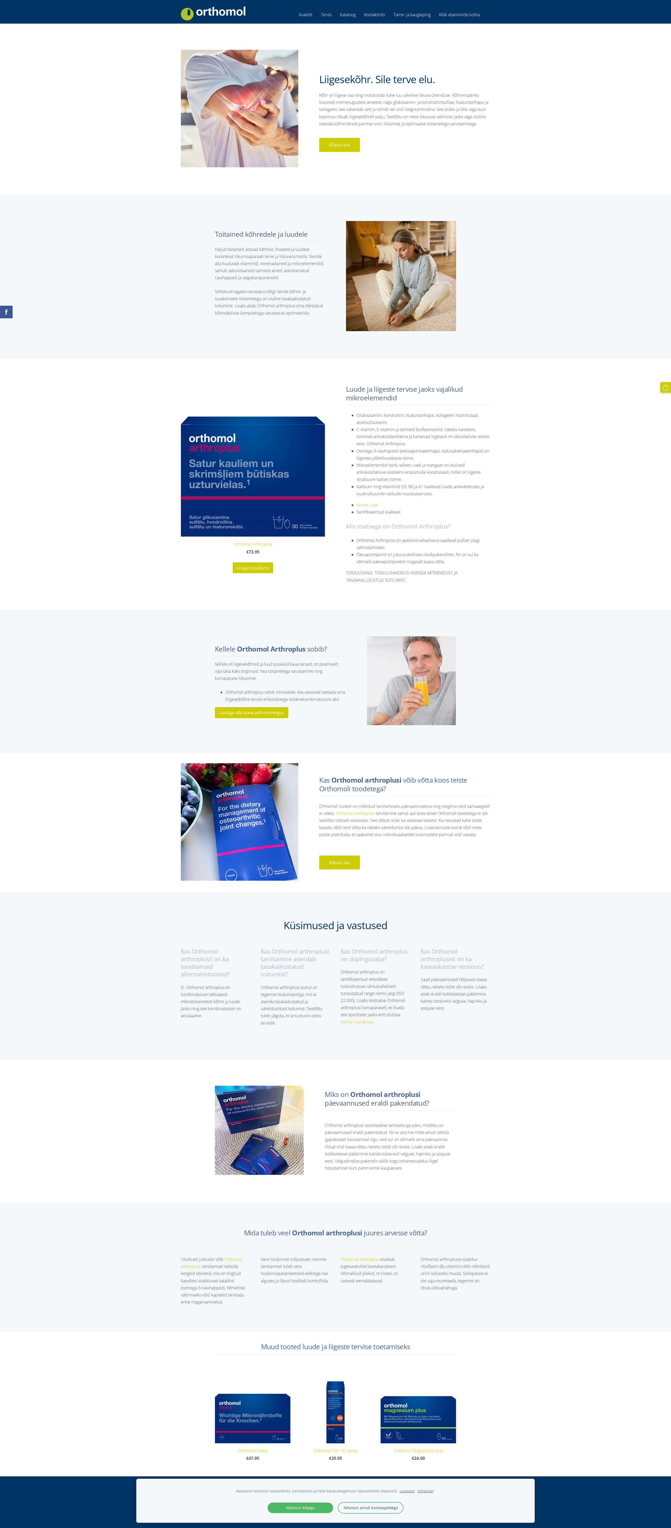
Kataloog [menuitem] (348, 15)
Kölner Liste (367, 505)
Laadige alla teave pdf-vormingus (251, 712)
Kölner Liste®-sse (357, 1022)
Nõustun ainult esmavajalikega (371, 1507)
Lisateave (407, 1490)
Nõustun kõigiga (300, 1507)
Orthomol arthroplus (360, 1259)
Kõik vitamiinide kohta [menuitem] (459, 15)
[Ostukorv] (665, 387)
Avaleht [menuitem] (305, 15)
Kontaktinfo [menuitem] (374, 15)
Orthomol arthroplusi (355, 813)
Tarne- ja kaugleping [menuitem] (412, 15)
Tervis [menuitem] (326, 15)
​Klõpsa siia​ (339, 145)
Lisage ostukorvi (253, 568)
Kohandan (426, 1490)
